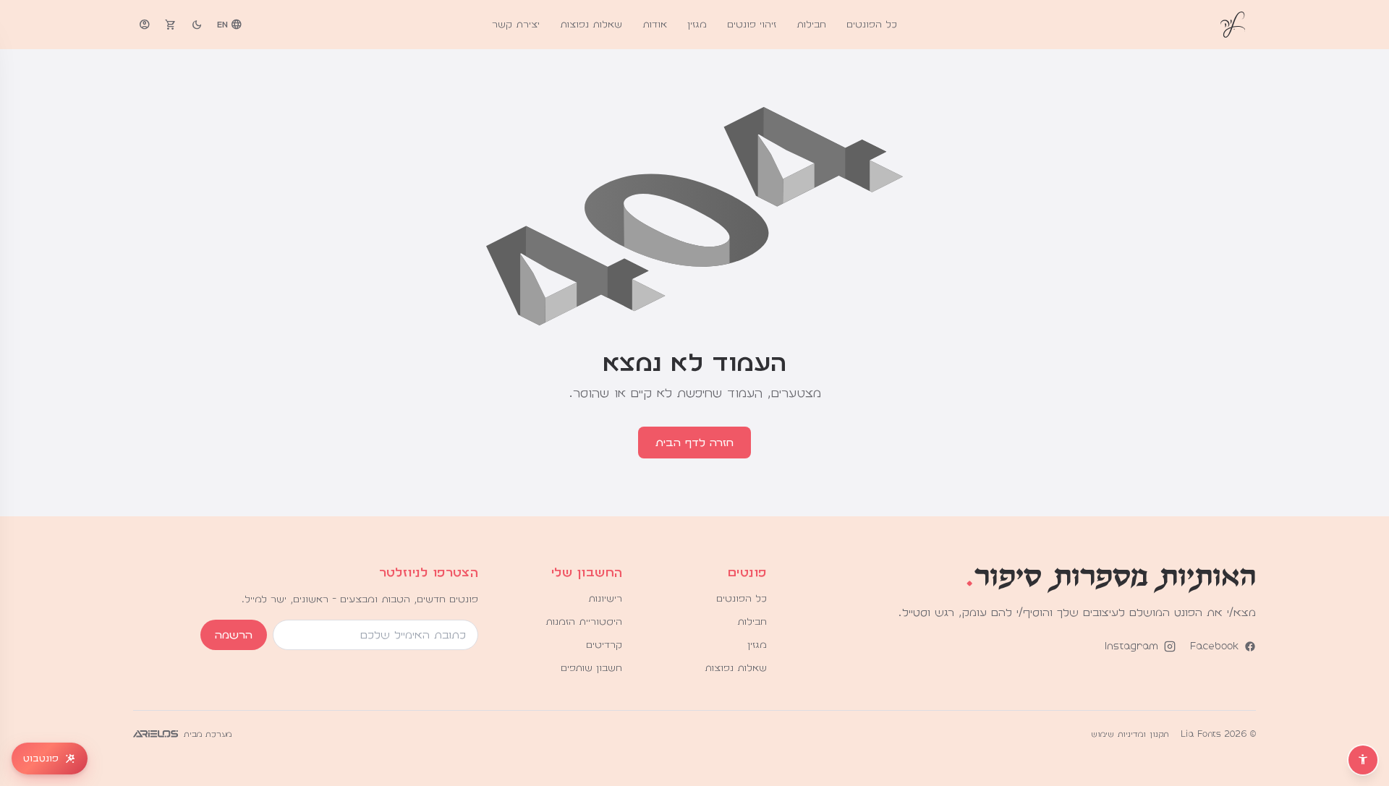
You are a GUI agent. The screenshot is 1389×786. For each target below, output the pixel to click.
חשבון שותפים (591, 668)
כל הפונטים (871, 25)
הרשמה (233, 635)
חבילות (811, 25)
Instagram (1131, 646)
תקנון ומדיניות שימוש (1130, 734)
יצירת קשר (516, 25)
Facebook (1214, 646)
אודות (654, 25)
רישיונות (605, 599)
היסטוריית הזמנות (583, 622)
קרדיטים (604, 645)
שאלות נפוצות (591, 25)
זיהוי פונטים (751, 25)
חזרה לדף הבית (694, 442)
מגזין (697, 25)
